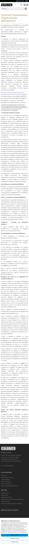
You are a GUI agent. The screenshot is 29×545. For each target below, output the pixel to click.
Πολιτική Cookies (5, 501)
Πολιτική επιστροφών (6, 483)
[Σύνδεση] (24, 4)
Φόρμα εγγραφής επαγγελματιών (9, 485)
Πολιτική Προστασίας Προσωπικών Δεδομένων (12, 499)
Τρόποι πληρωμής (5, 479)
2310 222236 (21, 0)
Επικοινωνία (4, 475)
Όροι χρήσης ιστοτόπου (7, 497)
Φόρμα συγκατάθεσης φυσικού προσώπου (11, 503)
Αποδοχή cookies (14, 535)
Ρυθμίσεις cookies (14, 538)
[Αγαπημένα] (21, 4)
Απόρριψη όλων (14, 541)
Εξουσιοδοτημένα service (7, 477)
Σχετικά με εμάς (5, 493)
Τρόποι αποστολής (5, 481)
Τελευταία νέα (4, 495)
